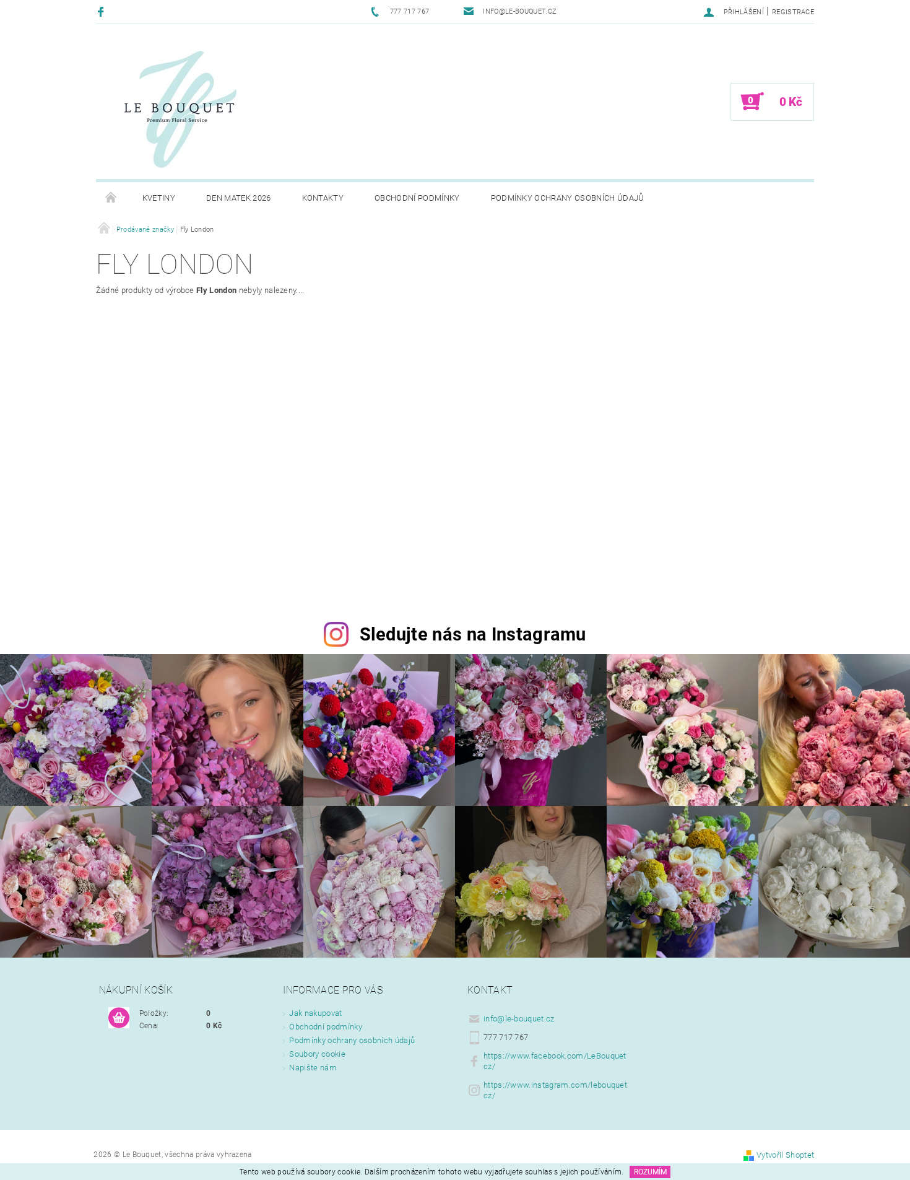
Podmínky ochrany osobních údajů (567, 198)
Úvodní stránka (111, 198)
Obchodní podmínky (417, 198)
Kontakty (323, 198)
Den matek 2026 (238, 198)
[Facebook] (102, 11)
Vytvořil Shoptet (785, 1155)
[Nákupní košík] (118, 1018)
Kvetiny (158, 198)
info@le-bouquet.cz (519, 1018)
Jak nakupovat (315, 1013)
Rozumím (650, 1172)
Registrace (793, 12)
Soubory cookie (317, 1054)
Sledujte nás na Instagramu (473, 634)
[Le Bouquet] (179, 107)
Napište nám (313, 1067)
